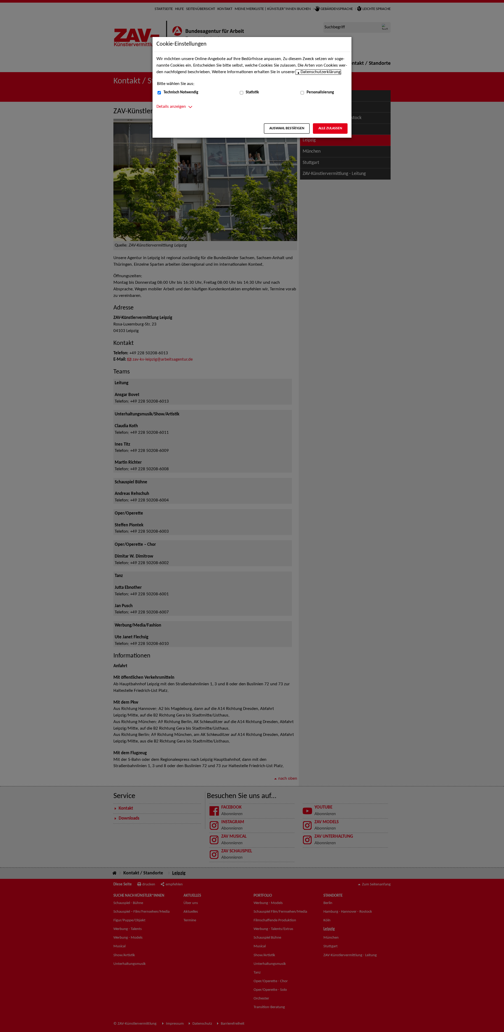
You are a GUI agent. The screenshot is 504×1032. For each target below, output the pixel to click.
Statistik (252, 92)
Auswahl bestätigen (286, 128)
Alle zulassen (330, 128)
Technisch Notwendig (181, 92)
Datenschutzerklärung (320, 72)
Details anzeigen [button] (171, 107)
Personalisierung (320, 92)
